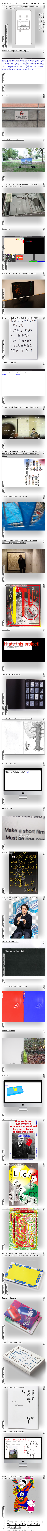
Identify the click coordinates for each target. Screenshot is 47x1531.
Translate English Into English (25, 1526)
